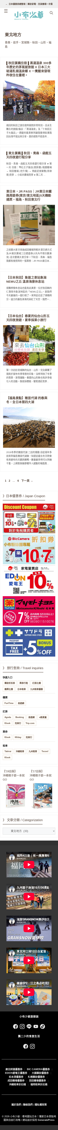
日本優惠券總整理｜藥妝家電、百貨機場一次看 (31, 4)
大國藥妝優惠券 (40, 1073)
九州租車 (33, 751)
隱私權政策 (41, 1104)
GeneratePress (46, 1120)
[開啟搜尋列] (51, 13)
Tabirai (8, 751)
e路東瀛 (43, 717)
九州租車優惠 (36, 689)
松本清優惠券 (16, 1076)
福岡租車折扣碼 (38, 1084)
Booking (19, 717)
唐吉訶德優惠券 (13, 1069)
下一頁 (27, 480)
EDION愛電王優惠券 (16, 1073)
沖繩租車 (20, 751)
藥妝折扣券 (10, 683)
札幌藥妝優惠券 (36, 1076)
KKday (18, 737)
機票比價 (9, 689)
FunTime (9, 703)
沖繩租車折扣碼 (17, 1084)
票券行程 (23, 683)
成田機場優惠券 (16, 1080)
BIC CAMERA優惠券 (38, 1069)
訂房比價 (36, 683)
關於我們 (16, 1104)
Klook (7, 723)
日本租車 (21, 689)
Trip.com (30, 723)
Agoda (8, 717)
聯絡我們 (28, 1104)
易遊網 (21, 703)
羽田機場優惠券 (37, 1080)
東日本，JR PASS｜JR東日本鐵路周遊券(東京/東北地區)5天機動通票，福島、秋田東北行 (29, 195)
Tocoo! (45, 751)
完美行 (18, 723)
